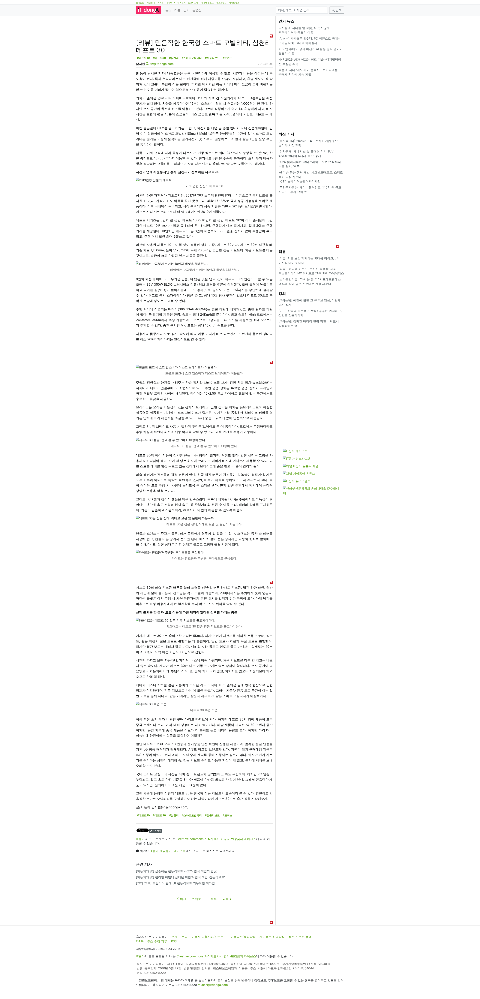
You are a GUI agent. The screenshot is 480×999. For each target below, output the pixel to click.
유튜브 (160, 2)
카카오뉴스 (234, 2)
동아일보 (140, 2)
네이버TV (170, 2)
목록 (213, 899)
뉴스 (168, 10)
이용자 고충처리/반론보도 (208, 937)
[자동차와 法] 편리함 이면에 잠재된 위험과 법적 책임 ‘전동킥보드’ (180, 877)
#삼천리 (174, 57)
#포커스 (227, 57)
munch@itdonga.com (213, 985)
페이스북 (181, 2)
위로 (197, 899)
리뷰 (177, 10)
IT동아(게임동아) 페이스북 (168, 851)
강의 (186, 10)
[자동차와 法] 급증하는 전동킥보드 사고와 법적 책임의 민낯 (176, 871)
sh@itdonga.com (162, 64)
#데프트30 (159, 57)
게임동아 (151, 2)
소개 (175, 937)
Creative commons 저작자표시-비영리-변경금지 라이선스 (216, 839)
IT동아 (140, 839)
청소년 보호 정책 (299, 937)
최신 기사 (286, 134)
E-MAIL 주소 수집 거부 (151, 941)
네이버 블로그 (207, 2)
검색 (338, 10)
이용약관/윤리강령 (243, 937)
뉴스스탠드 (221, 2)
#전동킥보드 (212, 57)
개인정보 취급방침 (272, 937)
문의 (185, 937)
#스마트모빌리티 (192, 57)
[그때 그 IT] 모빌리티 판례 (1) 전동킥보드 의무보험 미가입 (175, 883)
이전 (182, 899)
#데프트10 (143, 57)
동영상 (196, 10)
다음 (226, 899)
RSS (174, 941)
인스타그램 (193, 2)
